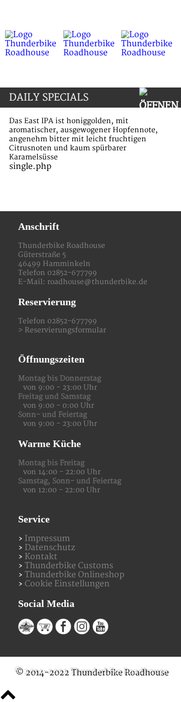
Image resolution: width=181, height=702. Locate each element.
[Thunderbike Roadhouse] (90, 43)
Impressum (47, 539)
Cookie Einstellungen (67, 584)
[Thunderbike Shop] (45, 632)
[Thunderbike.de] (26, 632)
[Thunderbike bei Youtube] (101, 632)
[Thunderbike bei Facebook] (63, 632)
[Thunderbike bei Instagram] (82, 632)
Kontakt (41, 557)
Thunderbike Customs (69, 566)
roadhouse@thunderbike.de (97, 282)
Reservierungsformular (65, 330)
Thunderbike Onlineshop (74, 575)
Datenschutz (50, 548)
